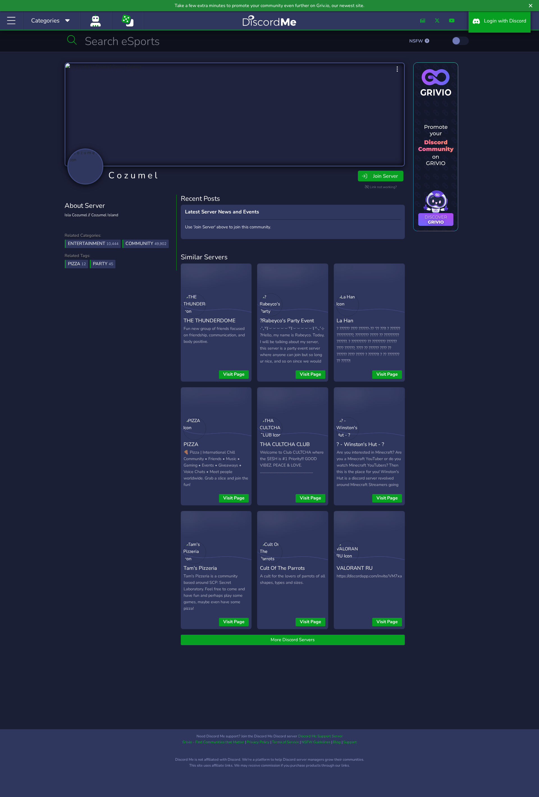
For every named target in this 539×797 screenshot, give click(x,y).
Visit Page (234, 374)
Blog (337, 742)
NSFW (416, 41)
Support (350, 742)
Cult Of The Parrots (282, 567)
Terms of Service (285, 742)
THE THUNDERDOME (210, 320)
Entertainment (93, 243)
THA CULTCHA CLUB (285, 444)
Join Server (385, 176)
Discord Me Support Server (320, 736)
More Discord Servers (293, 640)
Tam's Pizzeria (200, 567)
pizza (77, 264)
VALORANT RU (355, 567)
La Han (345, 320)
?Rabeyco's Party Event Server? (287, 324)
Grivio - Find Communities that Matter (213, 742)
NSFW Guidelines (316, 742)
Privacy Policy (258, 742)
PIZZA (191, 444)
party (103, 264)
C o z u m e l (132, 175)
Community (145, 243)
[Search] (72, 40)
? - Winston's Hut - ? (360, 444)
